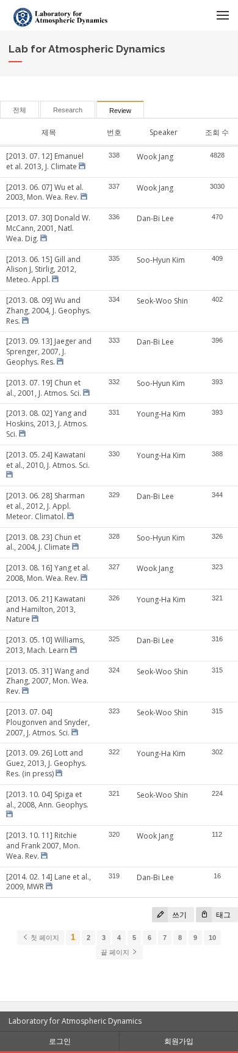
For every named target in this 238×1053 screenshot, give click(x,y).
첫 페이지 (44, 937)
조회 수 (217, 132)
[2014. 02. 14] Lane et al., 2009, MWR (48, 882)
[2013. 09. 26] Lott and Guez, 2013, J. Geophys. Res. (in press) (46, 763)
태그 (222, 914)
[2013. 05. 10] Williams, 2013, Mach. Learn (45, 645)
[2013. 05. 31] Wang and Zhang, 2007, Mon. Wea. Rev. (47, 681)
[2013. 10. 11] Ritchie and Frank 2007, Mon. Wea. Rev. (43, 845)
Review (120, 110)
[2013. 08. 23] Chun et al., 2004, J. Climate (43, 542)
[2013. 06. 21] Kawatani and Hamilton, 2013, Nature (45, 609)
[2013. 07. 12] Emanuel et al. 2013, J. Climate (45, 161)
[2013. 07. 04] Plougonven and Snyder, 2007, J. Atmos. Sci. (48, 722)
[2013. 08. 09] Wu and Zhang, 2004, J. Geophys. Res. (48, 310)
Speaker (164, 132)
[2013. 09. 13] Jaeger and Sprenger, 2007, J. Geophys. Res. (49, 351)
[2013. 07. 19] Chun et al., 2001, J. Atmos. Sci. (43, 387)
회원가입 (178, 1041)
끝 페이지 (116, 952)
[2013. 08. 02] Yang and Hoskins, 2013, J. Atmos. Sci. (47, 423)
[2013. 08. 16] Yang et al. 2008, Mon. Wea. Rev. (48, 573)
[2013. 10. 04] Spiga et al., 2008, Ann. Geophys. (47, 799)
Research (67, 110)
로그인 (60, 1041)
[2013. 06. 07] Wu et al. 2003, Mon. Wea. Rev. (45, 192)
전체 (19, 110)
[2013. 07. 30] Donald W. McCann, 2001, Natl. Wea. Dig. (48, 228)
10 (212, 937)
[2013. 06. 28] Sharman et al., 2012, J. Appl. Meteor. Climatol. (45, 506)
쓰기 (178, 914)
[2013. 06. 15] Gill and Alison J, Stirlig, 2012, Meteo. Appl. (43, 269)
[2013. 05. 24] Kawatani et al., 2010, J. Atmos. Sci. (48, 460)
